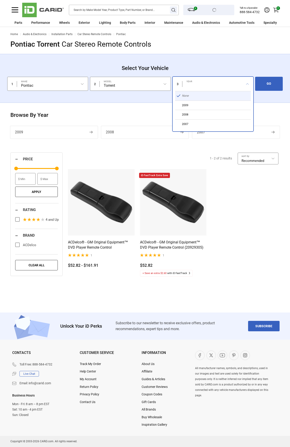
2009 (19, 132)
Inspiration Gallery (154, 424)
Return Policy (89, 387)
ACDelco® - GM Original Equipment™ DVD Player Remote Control (98, 244)
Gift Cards (149, 402)
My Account (88, 379)
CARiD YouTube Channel (222, 355)
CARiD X (211, 355)
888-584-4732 (250, 12)
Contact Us (87, 402)
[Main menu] (15, 10)
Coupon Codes (152, 394)
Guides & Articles (153, 379)
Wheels (64, 22)
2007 (201, 132)
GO (269, 83)
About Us (148, 364)
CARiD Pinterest (234, 355)
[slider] (16, 168)
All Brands (149, 409)
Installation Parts (61, 34)
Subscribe (263, 326)
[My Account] (266, 10)
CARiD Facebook (200, 355)
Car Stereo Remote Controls (94, 34)
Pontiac (121, 34)
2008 (110, 132)
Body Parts (127, 22)
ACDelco (29, 245)
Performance (40, 22)
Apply (36, 192)
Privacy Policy (89, 394)
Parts (18, 22)
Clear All (37, 265)
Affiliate (147, 371)
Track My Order (90, 364)
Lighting (105, 22)
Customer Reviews (155, 387)
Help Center (88, 371)
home (14, 34)
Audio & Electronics (34, 34)
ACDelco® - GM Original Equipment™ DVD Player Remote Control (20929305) (171, 244)
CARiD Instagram (245, 355)
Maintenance (173, 22)
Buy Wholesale (152, 417)
